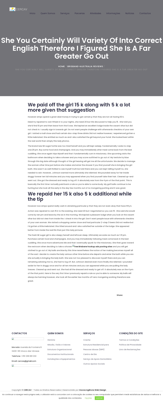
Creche (86, 340)
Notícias (129, 13)
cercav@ (27, 361)
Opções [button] (88, 398)
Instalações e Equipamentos (61, 359)
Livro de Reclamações (129, 349)
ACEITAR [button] (99, 398)
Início (32, 13)
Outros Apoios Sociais (94, 363)
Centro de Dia (90, 354)
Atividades (95, 13)
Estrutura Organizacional (59, 349)
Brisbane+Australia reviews (85, 66)
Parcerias (80, 13)
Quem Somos (48, 13)
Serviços (64, 13)
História (51, 340)
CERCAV (28, 390)
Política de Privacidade (130, 344)
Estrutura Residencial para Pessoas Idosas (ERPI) (96, 347)
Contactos (145, 13)
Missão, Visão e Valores (58, 344)
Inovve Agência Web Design (92, 390)
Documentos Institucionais (60, 354)
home (61, 66)
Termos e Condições (129, 340)
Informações (113, 13)
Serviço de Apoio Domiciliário (97, 359)
